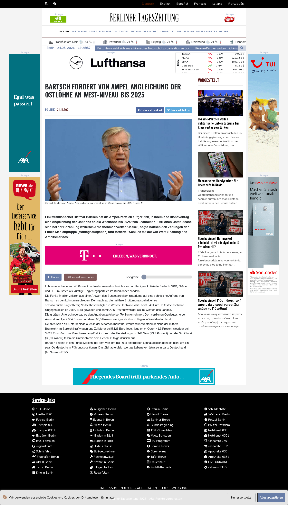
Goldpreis (187, 61)
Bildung (189, 31)
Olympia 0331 (45, 430)
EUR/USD (187, 72)
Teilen (151, 110)
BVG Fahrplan (45, 441)
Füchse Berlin (44, 420)
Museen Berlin (103, 414)
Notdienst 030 (217, 430)
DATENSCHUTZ (157, 488)
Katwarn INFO (217, 467)
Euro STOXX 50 (190, 64)
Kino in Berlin (44, 473)
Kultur (177, 31)
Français (200, 4)
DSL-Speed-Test (162, 430)
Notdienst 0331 (218, 436)
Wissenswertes (206, 31)
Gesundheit (150, 31)
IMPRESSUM (108, 488)
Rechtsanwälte (103, 457)
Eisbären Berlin (45, 436)
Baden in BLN (103, 436)
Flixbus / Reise (103, 446)
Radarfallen (101, 473)
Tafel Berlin (158, 457)
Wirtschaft (79, 31)
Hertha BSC (43, 414)
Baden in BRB (103, 441)
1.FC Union (42, 409)
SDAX (185, 57)
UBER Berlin (44, 462)
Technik (136, 31)
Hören (54, 277)
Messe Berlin (102, 425)
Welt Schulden (160, 436)
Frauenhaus (157, 462)
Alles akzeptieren (271, 498)
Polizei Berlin (216, 420)
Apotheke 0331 (218, 457)
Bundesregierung (162, 425)
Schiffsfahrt (43, 451)
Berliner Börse (160, 420)
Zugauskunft (43, 446)
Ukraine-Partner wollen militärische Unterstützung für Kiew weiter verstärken (214, 48)
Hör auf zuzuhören (82, 277)
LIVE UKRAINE (217, 462)
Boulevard (106, 31)
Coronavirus (158, 451)
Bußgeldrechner (104, 451)
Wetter (223, 31)
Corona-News (159, 446)
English (165, 4)
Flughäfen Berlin (47, 457)
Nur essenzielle (241, 498)
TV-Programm (160, 441)
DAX (184, 68)
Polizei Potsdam (218, 425)
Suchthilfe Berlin (161, 467)
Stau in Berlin (159, 409)
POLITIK (50, 109)
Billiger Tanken (103, 467)
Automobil (122, 31)
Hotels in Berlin (103, 430)
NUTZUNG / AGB (132, 488)
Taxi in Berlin (44, 467)
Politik (65, 31)
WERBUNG (179, 488)
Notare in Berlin (103, 462)
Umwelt (165, 31)
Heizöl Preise (158, 414)
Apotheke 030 (217, 451)
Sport (93, 31)
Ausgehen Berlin (104, 409)
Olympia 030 (44, 425)
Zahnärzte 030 (217, 441)
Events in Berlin (103, 420)
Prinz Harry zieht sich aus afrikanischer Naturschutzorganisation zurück (111, 48)
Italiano (217, 4)
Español (182, 4)
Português (236, 4)
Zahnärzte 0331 (218, 446)
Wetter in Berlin (219, 414)
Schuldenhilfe (216, 409)
